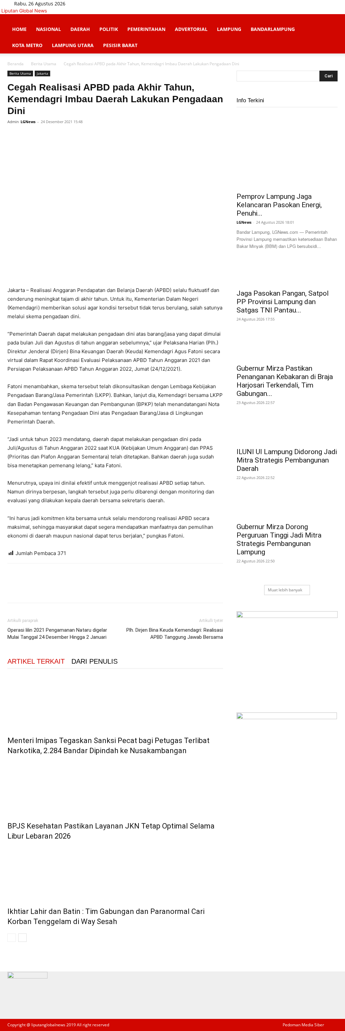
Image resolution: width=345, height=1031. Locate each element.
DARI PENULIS (94, 661)
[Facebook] (81, 3)
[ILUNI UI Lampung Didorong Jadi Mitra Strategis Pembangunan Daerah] (287, 431)
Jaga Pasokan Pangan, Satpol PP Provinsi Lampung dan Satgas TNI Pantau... (283, 301)
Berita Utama (43, 64)
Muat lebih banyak (285, 590)
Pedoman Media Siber (303, 1025)
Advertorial (191, 29)
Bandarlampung (273, 29)
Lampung (229, 29)
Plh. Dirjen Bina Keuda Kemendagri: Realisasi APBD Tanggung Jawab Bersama (174, 633)
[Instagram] (86, 3)
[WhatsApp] (60, 137)
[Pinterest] (45, 137)
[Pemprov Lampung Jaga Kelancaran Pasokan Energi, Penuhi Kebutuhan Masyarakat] (287, 151)
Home (19, 29)
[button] (329, 23)
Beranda (15, 64)
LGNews (28, 121)
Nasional (48, 29)
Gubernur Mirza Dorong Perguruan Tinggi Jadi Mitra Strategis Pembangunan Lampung (279, 539)
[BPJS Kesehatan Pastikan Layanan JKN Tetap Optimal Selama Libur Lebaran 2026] (115, 787)
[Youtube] (96, 3)
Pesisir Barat (120, 45)
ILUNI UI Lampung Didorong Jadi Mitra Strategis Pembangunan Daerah (287, 460)
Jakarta (42, 73)
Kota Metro (27, 45)
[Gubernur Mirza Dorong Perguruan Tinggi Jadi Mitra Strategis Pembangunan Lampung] (287, 506)
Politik (108, 29)
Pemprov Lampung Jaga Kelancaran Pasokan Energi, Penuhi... (279, 204)
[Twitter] (91, 3)
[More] (76, 137)
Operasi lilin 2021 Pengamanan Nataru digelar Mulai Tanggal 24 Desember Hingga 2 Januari (57, 633)
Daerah (80, 29)
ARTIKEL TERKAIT (36, 661)
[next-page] (22, 937)
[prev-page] (11, 937)
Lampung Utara (73, 45)
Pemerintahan (146, 29)
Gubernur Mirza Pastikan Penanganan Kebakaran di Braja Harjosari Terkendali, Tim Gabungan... (285, 381)
